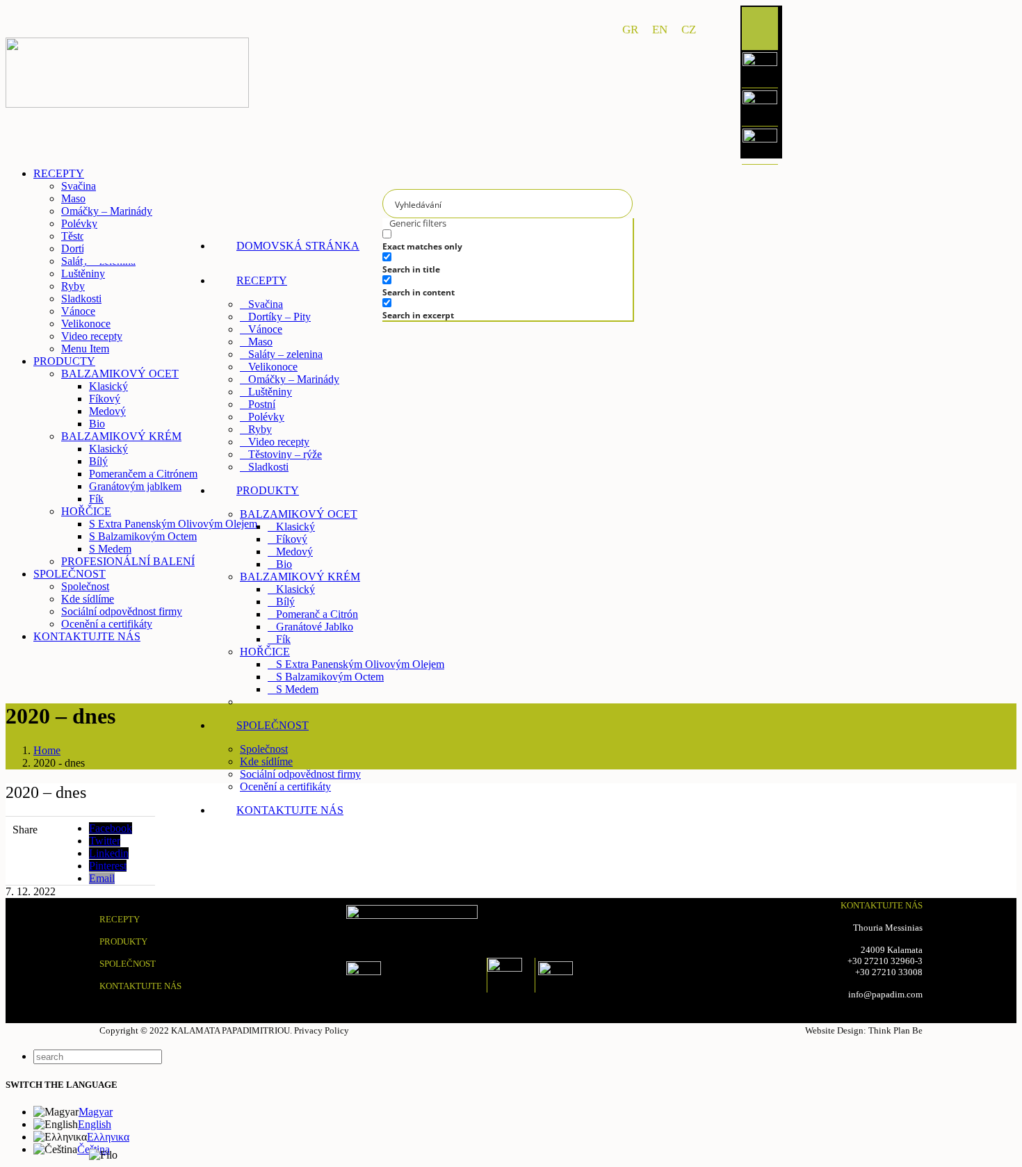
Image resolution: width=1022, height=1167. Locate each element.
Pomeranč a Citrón (317, 614)
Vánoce (265, 329)
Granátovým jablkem (135, 486)
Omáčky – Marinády (293, 379)
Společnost (264, 749)
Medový (294, 551)
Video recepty (278, 442)
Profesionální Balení (292, 702)
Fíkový (291, 539)
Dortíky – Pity (279, 317)
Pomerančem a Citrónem (143, 474)
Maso (260, 342)
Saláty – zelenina (285, 354)
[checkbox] (486, 240)
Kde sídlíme (266, 761)
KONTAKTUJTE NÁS (140, 986)
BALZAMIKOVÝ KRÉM (300, 576)
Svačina (265, 304)
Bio (284, 564)
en (659, 29)
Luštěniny (270, 392)
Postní (261, 404)
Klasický (295, 526)
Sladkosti (268, 467)
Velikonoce (273, 367)
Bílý (285, 601)
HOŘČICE (265, 652)
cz (688, 29)
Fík (283, 639)
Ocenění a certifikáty (285, 786)
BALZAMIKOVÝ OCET (298, 514)
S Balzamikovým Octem (330, 677)
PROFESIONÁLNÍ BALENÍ (128, 561)
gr (630, 29)
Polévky (266, 417)
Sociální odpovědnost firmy (300, 774)
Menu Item (85, 348)
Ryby (260, 429)
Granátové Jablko (314, 627)
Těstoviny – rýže (285, 454)
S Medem (297, 689)
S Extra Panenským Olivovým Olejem (360, 664)
